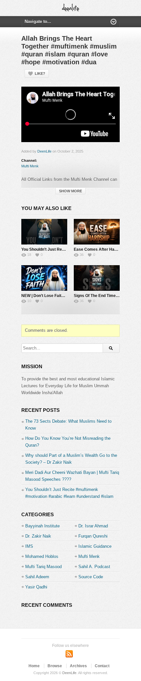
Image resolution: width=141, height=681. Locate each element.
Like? (40, 73)
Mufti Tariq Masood (43, 566)
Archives (78, 666)
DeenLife (44, 151)
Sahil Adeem (37, 576)
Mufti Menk (30, 166)
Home (34, 666)
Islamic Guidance (94, 546)
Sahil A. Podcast (94, 566)
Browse (55, 666)
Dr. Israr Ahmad (93, 525)
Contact (102, 666)
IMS (29, 546)
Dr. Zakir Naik (38, 536)
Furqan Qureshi (93, 536)
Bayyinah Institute (42, 525)
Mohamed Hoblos (41, 556)
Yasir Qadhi (36, 587)
